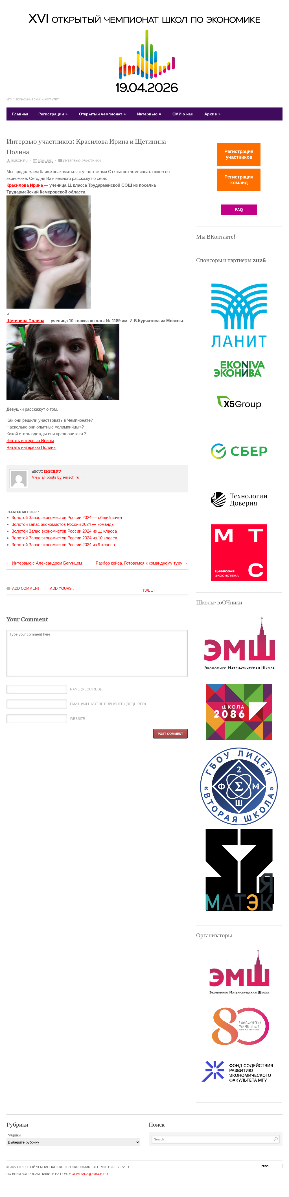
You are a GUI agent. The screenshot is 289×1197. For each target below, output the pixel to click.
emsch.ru (19, 160)
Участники (91, 160)
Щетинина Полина (25, 320)
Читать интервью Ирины (30, 440)
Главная (20, 114)
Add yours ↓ (62, 588)
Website (77, 719)
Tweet (148, 590)
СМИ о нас (182, 114)
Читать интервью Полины (31, 447)
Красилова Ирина (24, 185)
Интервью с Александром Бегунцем (44, 563)
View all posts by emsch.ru (58, 477)
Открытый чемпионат (102, 114)
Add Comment (26, 588)
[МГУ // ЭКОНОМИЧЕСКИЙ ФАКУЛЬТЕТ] (144, 91)
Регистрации (53, 114)
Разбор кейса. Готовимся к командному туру (142, 563)
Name (85, 689)
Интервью (149, 114)
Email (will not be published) (108, 704)
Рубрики (13, 1135)
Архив (212, 114)
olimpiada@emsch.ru (90, 1174)
